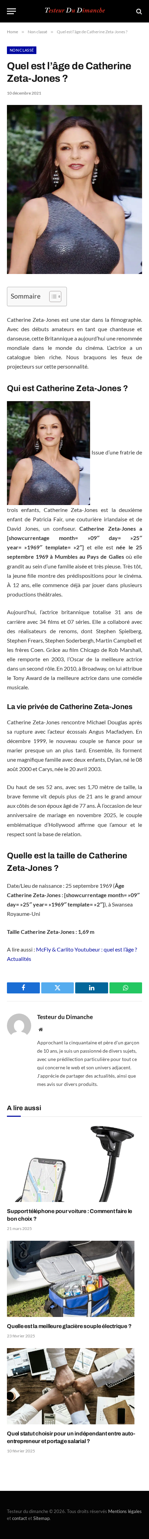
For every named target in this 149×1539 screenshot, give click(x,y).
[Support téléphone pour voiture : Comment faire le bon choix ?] (74, 1164)
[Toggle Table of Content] (52, 296)
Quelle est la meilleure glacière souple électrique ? (69, 1326)
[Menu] (11, 11)
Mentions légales (125, 1511)
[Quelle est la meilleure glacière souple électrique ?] (74, 1279)
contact (19, 1518)
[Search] (138, 11)
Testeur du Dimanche (65, 1017)
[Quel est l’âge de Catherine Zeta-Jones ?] (74, 272)
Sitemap (41, 1518)
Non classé (22, 50)
